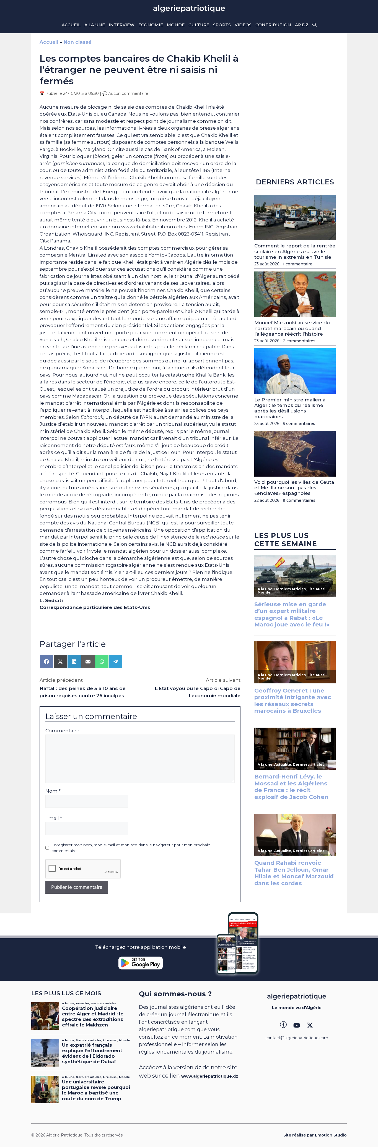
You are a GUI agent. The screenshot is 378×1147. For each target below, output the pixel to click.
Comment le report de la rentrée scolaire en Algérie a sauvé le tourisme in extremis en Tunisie (294, 251)
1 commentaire (297, 264)
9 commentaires (299, 500)
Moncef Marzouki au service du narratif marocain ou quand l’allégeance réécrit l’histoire (292, 328)
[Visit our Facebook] (283, 1025)
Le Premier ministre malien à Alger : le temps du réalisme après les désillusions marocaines (289, 408)
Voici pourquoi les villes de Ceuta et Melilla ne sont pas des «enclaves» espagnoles (294, 487)
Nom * (53, 791)
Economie (150, 24)
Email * (53, 818)
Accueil (71, 24)
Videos (243, 24)
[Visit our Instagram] (296, 1025)
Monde (176, 24)
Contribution (273, 24)
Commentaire (62, 730)
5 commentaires (299, 423)
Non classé (77, 42)
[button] (314, 25)
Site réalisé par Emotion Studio (315, 1135)
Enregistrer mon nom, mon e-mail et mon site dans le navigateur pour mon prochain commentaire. (130, 848)
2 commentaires (299, 340)
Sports (222, 24)
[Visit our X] (309, 1025)
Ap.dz (302, 24)
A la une (94, 24)
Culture (198, 24)
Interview (121, 24)
